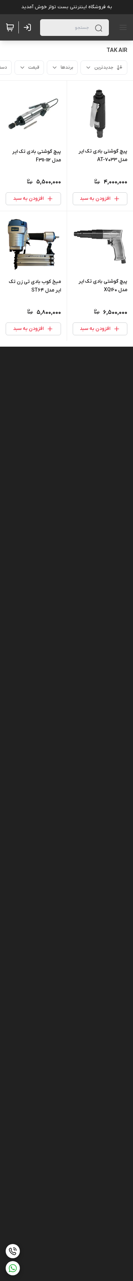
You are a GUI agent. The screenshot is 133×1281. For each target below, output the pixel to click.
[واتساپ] (13, 1268)
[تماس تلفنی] (13, 1251)
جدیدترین (103, 67)
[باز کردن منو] (121, 27)
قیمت (33, 67)
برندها (67, 67)
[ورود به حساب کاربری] (28, 27)
